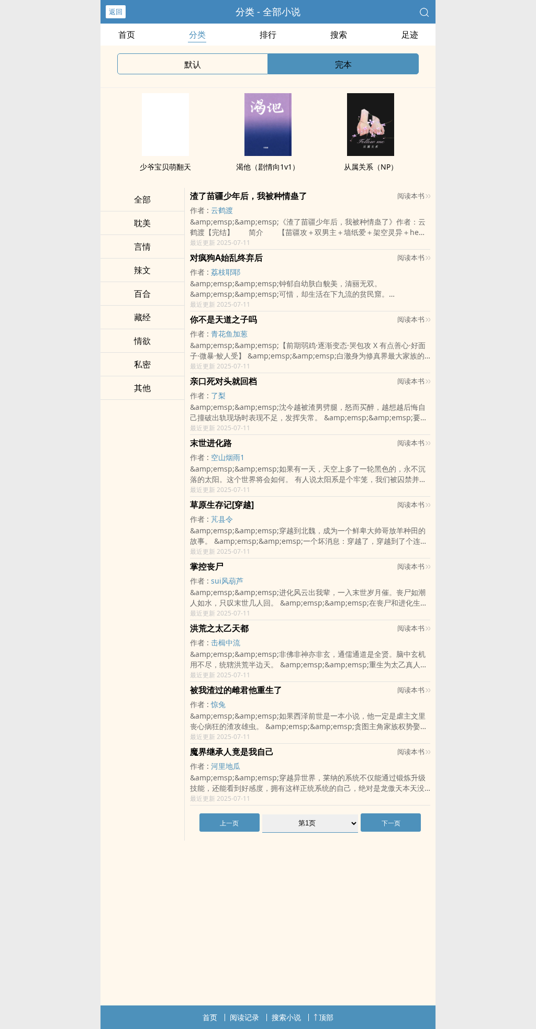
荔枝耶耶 (225, 272)
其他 (142, 388)
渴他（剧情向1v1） (267, 167)
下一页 (391, 823)
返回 (115, 11)
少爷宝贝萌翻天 (165, 167)
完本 (343, 64)
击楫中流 (225, 642)
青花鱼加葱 (229, 334)
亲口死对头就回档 (223, 381)
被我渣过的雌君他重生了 (236, 690)
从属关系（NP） (371, 167)
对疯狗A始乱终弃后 (226, 257)
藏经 (142, 317)
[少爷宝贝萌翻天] (165, 153)
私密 (142, 364)
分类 (197, 34)
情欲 (142, 340)
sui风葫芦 (227, 581)
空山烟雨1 (227, 457)
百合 (142, 293)
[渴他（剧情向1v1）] (268, 153)
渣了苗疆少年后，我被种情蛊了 (248, 196)
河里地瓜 (225, 766)
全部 (142, 199)
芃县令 (222, 519)
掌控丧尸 (207, 566)
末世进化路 (211, 443)
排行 (268, 34)
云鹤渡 (222, 210)
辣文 (142, 270)
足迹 (409, 34)
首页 (126, 34)
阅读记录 (244, 1017)
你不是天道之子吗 (223, 319)
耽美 (142, 223)
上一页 (229, 823)
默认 (192, 64)
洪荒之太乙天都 (219, 628)
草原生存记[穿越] (222, 504)
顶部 (326, 1017)
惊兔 (218, 704)
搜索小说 (286, 1017)
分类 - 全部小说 (268, 11)
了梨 (218, 395)
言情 (142, 246)
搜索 (338, 34)
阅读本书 (411, 195)
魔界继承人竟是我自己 (232, 751)
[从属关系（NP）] (370, 153)
